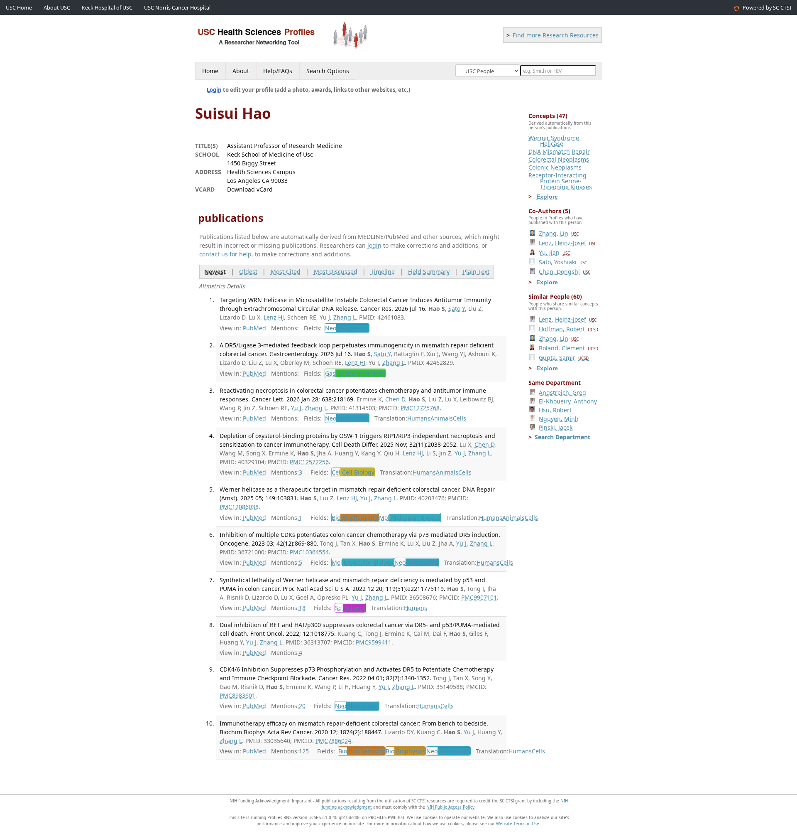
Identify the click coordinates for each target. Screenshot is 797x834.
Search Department (562, 437)
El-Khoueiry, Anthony (568, 401)
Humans (418, 418)
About (240, 71)
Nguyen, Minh (559, 419)
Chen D (395, 399)
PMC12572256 (309, 462)
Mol (410, 518)
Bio (355, 518)
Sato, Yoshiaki (563, 262)
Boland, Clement (568, 348)
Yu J (296, 408)
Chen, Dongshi (564, 272)
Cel (353, 472)
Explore (547, 196)
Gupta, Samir (564, 358)
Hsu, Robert (555, 410)
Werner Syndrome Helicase (553, 141)
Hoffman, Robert (568, 329)
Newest (215, 272)
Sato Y (456, 308)
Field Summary (429, 272)
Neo (347, 328)
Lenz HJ (274, 317)
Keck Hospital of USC (107, 7)
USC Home (19, 7)
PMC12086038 (239, 507)
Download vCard (250, 189)
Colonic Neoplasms (555, 167)
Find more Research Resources (556, 35)
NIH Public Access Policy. (451, 807)
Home (210, 71)
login (374, 245)
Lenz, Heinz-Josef (568, 243)
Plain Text (476, 272)
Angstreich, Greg (562, 392)
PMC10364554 (309, 552)
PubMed (254, 328)
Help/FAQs (277, 71)
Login (214, 89)
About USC (57, 7)
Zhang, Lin (559, 233)
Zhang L (344, 317)
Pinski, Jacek (555, 427)
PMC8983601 (237, 695)
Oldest (248, 272)
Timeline (383, 272)
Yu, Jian (554, 252)
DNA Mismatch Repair (559, 151)
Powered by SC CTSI (767, 7)
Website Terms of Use (517, 824)
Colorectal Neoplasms (558, 159)
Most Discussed (335, 272)
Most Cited (286, 272)
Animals (441, 418)
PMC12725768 (420, 408)
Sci (350, 608)
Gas (355, 373)
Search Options (327, 71)
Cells (459, 418)
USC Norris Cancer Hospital (177, 7)
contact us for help (225, 254)
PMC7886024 (333, 741)
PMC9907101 (479, 597)
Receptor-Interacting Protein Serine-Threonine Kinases (560, 181)
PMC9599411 (373, 642)
